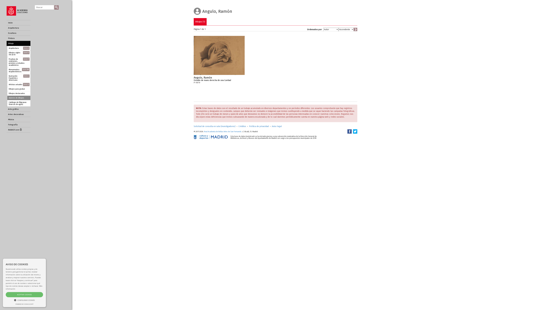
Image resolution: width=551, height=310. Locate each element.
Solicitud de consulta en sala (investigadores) (214, 126)
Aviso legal (277, 126)
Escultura (12, 33)
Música (11, 119)
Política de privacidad (259, 126)
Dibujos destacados (17, 93)
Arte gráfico (13, 109)
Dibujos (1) (200, 22)
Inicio (10, 23)
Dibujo (11, 43)
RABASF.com (14, 130)
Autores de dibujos (16, 98)
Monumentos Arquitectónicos (19, 70)
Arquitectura (13, 28)
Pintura (11, 38)
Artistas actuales (19, 84)
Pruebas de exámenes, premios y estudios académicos (19, 62)
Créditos (242, 126)
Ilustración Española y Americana (19, 78)
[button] (24, 300)
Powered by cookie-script (24, 304)
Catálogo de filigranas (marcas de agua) (18, 103)
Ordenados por (314, 29)
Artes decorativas (16, 114)
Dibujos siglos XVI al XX (19, 54)
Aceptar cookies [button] (24, 294)
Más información (242, 78)
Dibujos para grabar (17, 89)
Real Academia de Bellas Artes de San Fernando (222, 132)
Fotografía (13, 124)
